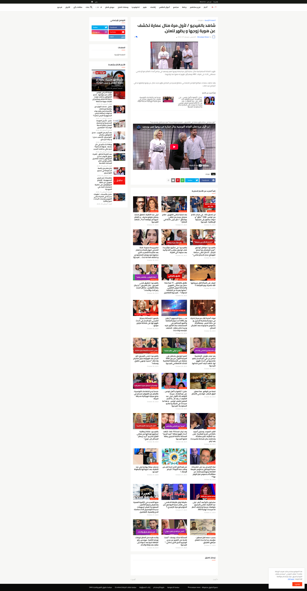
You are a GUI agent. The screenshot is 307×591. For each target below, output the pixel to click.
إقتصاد (153, 7)
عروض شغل (109, 7)
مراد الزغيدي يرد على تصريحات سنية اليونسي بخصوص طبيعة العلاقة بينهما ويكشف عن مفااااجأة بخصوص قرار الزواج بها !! (203, 472)
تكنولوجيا (136, 7)
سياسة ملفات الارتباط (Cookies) (125, 587)
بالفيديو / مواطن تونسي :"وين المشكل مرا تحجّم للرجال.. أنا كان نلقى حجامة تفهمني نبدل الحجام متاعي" (203, 251)
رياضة (184, 7)
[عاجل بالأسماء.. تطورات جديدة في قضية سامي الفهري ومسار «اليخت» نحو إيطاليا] (119, 197)
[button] (97, 7)
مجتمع (176, 7)
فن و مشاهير (195, 7)
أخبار (205, 7)
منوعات (200, 20)
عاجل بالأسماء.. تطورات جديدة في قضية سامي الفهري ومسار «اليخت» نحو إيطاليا (102, 197)
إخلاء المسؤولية (144, 587)
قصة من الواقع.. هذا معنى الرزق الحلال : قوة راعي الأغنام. (203, 392)
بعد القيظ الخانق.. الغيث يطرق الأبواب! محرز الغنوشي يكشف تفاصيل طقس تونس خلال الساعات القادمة (102, 158)
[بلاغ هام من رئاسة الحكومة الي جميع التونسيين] (119, 171)
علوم (145, 7)
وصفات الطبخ (123, 7)
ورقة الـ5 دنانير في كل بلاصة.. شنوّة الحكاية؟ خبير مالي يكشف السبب (102, 146)
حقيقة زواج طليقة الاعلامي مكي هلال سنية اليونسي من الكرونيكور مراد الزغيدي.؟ (175, 504)
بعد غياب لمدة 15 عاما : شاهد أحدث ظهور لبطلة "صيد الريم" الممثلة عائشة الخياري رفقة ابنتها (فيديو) (175, 435)
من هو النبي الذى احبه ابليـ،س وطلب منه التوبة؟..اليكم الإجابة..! (174, 469)
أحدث (214, 579)
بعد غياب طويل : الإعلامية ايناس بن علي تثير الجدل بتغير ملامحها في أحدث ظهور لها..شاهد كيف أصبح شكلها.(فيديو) (203, 361)
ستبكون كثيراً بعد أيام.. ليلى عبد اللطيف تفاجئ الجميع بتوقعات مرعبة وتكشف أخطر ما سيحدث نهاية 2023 (203, 506)
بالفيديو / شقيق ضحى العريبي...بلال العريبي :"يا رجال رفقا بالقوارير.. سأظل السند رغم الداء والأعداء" (146, 286)
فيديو (59, 7)
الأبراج (67, 7)
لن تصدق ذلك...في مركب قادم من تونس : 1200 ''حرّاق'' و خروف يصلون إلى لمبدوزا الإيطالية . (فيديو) (203, 218)
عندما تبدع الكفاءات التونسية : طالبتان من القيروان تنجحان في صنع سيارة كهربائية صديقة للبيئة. (149, 99)
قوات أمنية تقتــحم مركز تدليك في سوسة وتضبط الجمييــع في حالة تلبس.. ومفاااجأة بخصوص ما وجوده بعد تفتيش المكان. (202, 323)
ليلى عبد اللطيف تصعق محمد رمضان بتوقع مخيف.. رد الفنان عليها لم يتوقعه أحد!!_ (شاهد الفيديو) (146, 218)
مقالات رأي (77, 7)
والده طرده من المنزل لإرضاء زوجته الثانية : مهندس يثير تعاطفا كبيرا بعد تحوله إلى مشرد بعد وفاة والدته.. (146, 541)
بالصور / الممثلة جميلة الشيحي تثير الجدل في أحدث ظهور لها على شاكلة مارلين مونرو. (147, 322)
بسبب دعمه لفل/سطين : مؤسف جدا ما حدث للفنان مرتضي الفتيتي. (205, 540)
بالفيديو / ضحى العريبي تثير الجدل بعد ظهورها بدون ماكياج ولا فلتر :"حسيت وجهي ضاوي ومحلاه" (145, 360)
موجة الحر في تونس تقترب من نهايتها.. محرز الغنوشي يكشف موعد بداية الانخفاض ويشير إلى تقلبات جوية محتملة (102, 97)
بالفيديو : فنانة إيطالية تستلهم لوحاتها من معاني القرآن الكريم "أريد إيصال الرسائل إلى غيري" (147, 435)
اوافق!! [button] (297, 584)
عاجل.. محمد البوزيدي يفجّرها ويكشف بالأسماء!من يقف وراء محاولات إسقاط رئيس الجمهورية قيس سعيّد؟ (102, 111)
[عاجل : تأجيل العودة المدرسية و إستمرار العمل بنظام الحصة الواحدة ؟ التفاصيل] (119, 123)
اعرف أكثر (291, 579)
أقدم (133, 579)
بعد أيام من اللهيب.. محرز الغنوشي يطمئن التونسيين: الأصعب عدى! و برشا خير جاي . (102, 136)
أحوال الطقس (164, 7)
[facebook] (92, 2)
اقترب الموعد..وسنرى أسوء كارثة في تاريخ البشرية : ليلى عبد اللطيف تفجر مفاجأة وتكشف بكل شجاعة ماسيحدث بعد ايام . (202, 436)
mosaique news (195, 587)
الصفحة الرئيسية (210, 20)
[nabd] (96, 2)
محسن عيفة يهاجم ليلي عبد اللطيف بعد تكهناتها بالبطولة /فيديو (146, 469)
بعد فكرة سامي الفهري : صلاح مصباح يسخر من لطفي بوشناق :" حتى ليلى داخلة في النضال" (174, 218)
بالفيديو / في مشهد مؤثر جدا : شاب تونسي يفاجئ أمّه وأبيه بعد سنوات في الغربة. (174, 250)
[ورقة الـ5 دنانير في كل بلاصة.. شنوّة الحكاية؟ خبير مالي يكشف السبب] (119, 147)
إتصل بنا (216, 1)
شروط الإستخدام (158, 587)
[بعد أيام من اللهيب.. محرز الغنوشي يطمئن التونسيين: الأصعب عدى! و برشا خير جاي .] (119, 135)
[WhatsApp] (182, 180)
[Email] (173, 180)
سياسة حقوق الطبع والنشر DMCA (100, 587)
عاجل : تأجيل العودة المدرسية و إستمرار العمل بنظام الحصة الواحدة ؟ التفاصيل (104, 124)
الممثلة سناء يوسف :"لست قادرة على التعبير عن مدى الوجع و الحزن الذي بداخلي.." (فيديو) (175, 541)
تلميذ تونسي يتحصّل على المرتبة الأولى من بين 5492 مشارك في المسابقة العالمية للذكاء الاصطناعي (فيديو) (175, 360)
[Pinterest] (178, 180)
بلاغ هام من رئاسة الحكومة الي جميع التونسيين (104, 170)
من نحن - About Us (205, 1)
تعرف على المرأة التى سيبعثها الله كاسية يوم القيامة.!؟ (203, 284)
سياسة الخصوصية (173, 587)
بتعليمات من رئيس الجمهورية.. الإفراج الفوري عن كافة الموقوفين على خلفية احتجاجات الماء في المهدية (103, 183)
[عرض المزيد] (168, 180)
